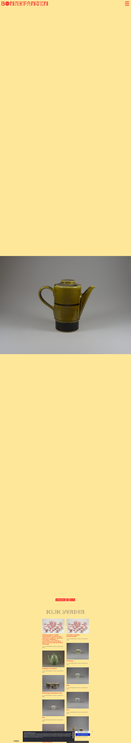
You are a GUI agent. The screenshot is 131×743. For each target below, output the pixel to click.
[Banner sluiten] (92, 731)
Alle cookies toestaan (82, 732)
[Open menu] (129, 3)
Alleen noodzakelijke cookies (83, 734)
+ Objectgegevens (60, 599)
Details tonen (26, 740)
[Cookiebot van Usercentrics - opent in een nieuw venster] (16, 741)
